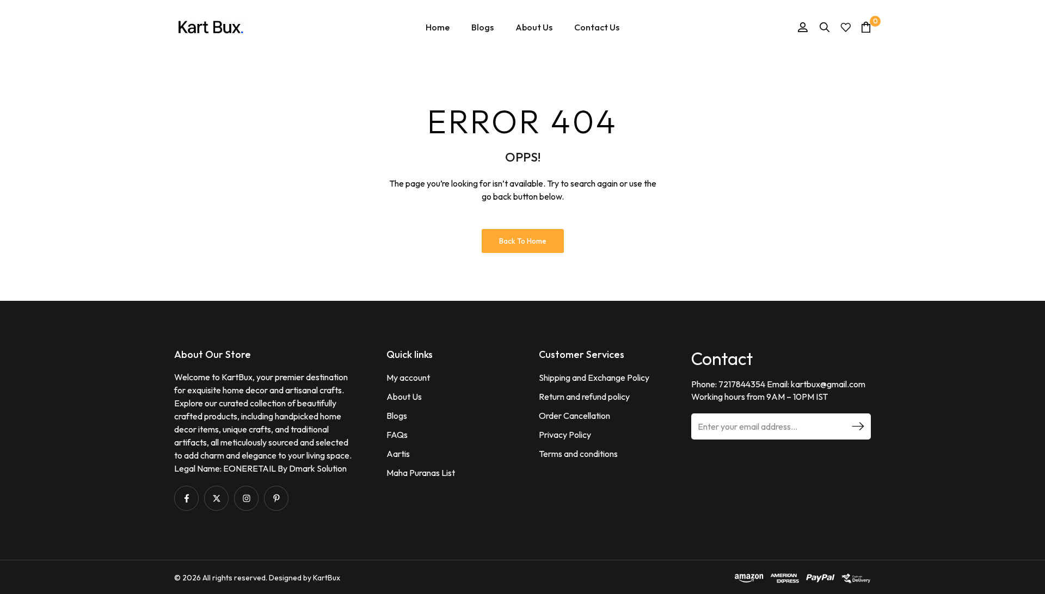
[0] (866, 27)
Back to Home (522, 241)
